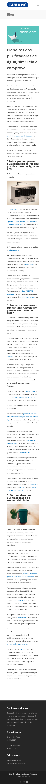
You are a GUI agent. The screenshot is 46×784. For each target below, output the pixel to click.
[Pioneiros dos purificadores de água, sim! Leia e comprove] (23, 35)
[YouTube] (27, 782)
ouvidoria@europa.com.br (16, 763)
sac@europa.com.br (14, 760)
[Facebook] (21, 782)
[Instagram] (24, 782)
